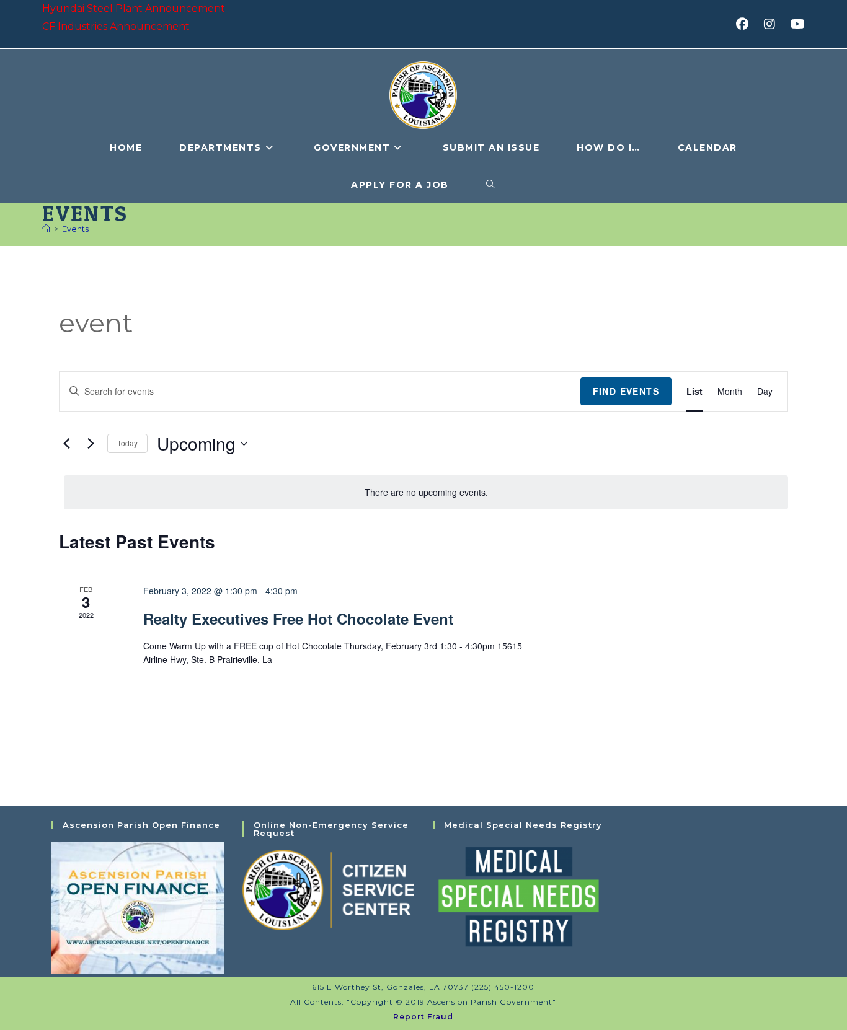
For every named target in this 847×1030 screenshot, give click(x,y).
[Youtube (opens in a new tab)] (796, 24)
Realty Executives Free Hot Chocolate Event (298, 618)
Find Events (626, 391)
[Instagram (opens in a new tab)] (773, 24)
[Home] (46, 229)
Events (75, 229)
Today (127, 443)
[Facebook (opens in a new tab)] (746, 24)
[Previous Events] (66, 443)
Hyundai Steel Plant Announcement (133, 8)
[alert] (426, 492)
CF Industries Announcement (116, 26)
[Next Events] (90, 443)
